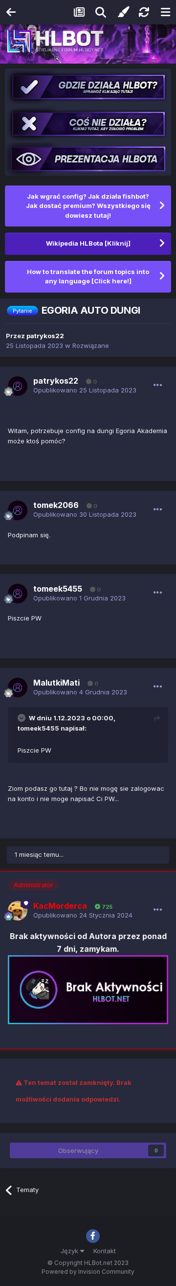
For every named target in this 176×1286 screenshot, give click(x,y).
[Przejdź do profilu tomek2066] (17, 510)
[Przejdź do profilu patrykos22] (17, 386)
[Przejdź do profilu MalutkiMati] (17, 687)
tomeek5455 (38, 728)
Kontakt (104, 1251)
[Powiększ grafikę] (88, 989)
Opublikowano (84, 390)
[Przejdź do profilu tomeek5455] (17, 593)
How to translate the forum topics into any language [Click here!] (88, 276)
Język (70, 1251)
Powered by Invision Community (88, 1271)
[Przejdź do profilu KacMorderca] (17, 910)
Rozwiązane (90, 345)
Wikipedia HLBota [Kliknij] (88, 243)
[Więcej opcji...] (158, 385)
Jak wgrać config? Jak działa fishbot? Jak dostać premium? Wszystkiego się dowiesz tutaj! (88, 205)
